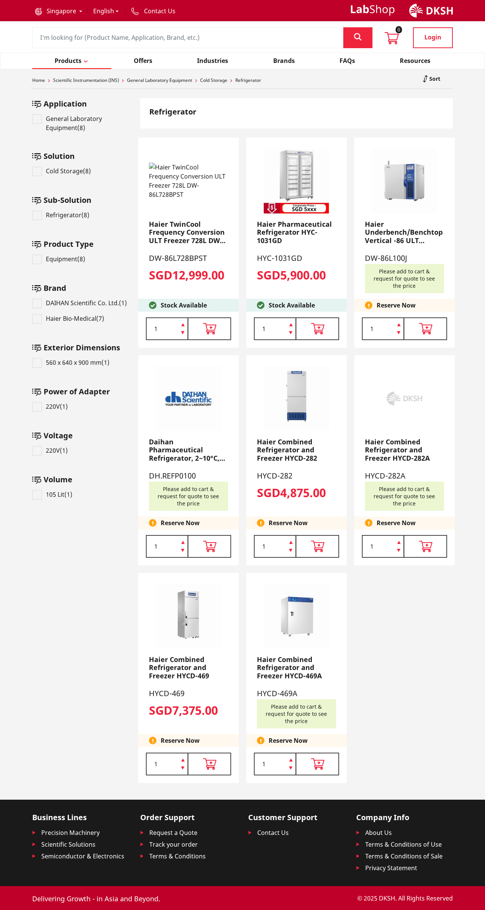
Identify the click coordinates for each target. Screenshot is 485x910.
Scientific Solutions (68, 844)
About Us (378, 832)
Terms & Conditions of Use (403, 844)
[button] (58, 11)
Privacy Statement (391, 868)
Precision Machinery (70, 832)
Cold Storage (213, 80)
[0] (392, 40)
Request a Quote (173, 832)
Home (38, 80)
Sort (434, 78)
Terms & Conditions (177, 856)
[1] (183, 333)
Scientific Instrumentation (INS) (86, 80)
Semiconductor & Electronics (82, 856)
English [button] (103, 11)
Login (432, 37)
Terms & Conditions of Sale (404, 856)
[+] (183, 324)
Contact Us (273, 832)
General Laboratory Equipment (159, 80)
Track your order (173, 844)
